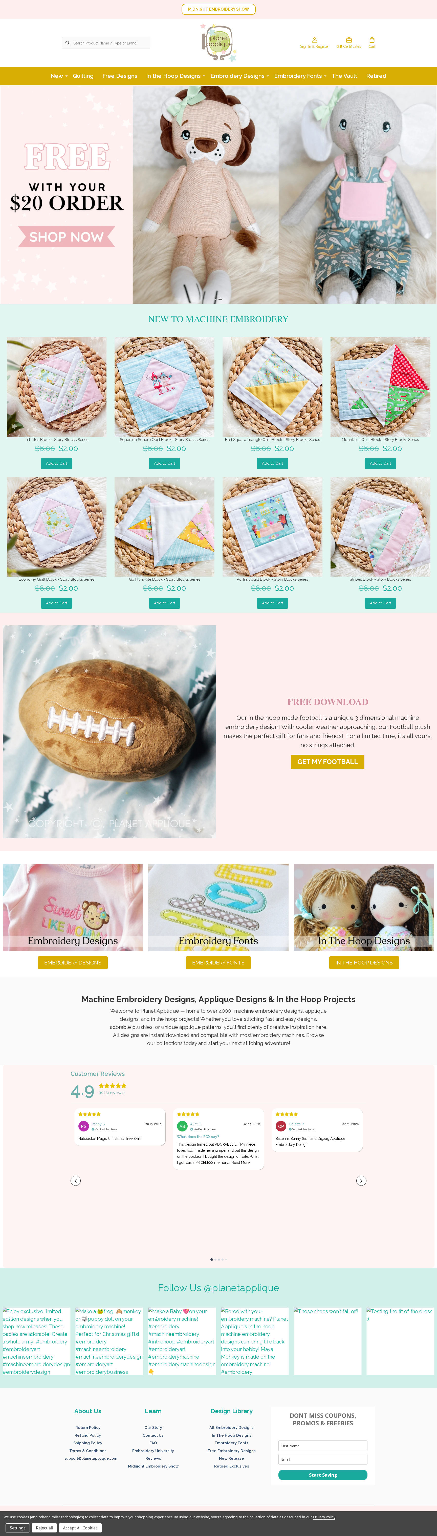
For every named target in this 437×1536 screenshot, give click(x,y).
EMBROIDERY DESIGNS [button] (72, 962)
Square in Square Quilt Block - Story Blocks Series (164, 439)
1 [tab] (215, 299)
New (57, 76)
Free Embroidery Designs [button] (232, 1451)
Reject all (44, 1528)
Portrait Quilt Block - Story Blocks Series (272, 579)
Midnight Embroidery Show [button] (153, 1466)
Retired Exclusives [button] (231, 1466)
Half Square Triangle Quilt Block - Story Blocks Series (272, 439)
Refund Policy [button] (88, 1435)
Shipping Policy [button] (87, 1443)
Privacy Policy (324, 1517)
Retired (376, 76)
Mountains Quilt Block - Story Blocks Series (380, 439)
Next (426, 194)
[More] (66, 75)
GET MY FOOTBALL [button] (327, 762)
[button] (109, 731)
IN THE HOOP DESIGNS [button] (364, 962)
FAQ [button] (153, 1443)
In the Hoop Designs (173, 76)
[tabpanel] (218, 195)
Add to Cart (56, 463)
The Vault (344, 76)
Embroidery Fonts (298, 76)
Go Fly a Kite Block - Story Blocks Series (164, 579)
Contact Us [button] (153, 1435)
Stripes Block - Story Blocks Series (380, 579)
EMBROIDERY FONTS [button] (218, 962)
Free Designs (119, 76)
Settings (18, 1528)
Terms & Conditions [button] (87, 1451)
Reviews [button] (153, 1458)
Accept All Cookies (80, 1528)
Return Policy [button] (87, 1427)
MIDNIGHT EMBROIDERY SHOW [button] (218, 9)
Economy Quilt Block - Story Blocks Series (56, 579)
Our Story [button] (153, 1427)
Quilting (83, 76)
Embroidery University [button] (153, 1451)
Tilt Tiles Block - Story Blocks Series (56, 439)
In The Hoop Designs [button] (231, 1435)
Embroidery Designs (237, 76)
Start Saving (323, 1475)
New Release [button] (231, 1458)
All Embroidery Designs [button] (231, 1427)
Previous (11, 194)
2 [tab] (221, 299)
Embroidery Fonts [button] (231, 1443)
